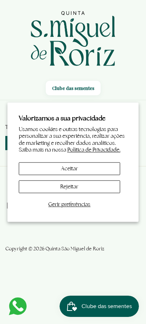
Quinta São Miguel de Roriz (74, 248)
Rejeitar (69, 186)
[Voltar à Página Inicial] (73, 39)
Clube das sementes (73, 88)
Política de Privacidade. (93, 150)
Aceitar (69, 168)
